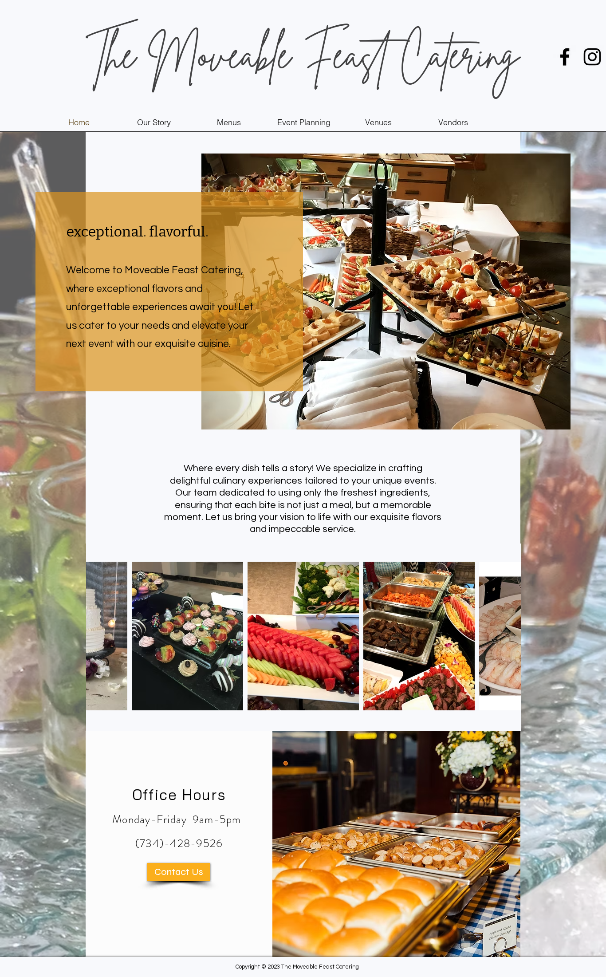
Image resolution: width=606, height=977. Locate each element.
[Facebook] (564, 56)
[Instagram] (592, 56)
